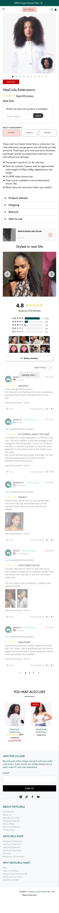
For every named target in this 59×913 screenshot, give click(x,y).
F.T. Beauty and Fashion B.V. (38, 892)
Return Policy (9, 824)
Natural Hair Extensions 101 (15, 874)
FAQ (5, 868)
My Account (8, 812)
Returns (11, 212)
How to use (13, 219)
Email (6, 773)
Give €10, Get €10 (11, 880)
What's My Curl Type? (12, 877)
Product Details (16, 198)
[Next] (51, 274)
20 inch (47, 133)
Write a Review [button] (31, 358)
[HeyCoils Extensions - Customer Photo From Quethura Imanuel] (13, 340)
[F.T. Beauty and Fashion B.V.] (29, 9)
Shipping (11, 205)
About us (7, 815)
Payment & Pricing (11, 818)
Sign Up (29, 788)
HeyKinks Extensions (12, 850)
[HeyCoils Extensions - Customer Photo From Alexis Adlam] (45, 340)
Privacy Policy (9, 830)
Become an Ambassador (14, 856)
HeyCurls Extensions (14, 730)
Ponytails (7, 853)
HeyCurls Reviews (11, 871)
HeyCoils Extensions (13, 402)
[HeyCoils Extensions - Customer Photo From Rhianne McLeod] (45, 349)
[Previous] (7, 274)
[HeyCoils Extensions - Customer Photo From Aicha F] (24, 340)
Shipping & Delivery (11, 821)
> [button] (39, 672)
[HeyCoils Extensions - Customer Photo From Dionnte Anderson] (13, 349)
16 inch (29, 133)
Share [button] (11, 409)
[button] (47, 409)
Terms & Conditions (11, 827)
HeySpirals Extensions (41, 730)
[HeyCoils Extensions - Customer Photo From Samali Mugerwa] (34, 349)
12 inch (11, 133)
